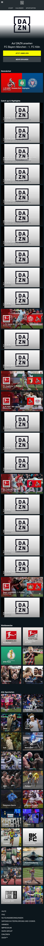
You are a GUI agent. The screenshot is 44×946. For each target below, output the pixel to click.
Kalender (19, 8)
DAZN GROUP (7, 931)
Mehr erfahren (22, 59)
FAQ (3, 914)
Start (10, 8)
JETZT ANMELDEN (22, 53)
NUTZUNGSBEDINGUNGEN (12, 918)
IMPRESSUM (7, 928)
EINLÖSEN (6, 934)
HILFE (4, 911)
